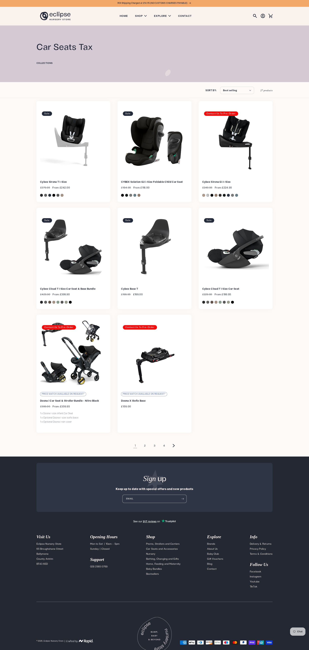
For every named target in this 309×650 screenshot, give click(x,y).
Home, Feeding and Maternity (163, 563)
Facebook (255, 571)
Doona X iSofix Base (133, 400)
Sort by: (211, 90)
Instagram (255, 576)
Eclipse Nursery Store (53, 641)
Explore (160, 16)
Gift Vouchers (215, 558)
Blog (209, 563)
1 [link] (135, 445)
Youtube (254, 581)
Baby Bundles (154, 568)
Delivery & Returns (260, 543)
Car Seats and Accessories (162, 548)
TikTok (253, 586)
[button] (255, 16)
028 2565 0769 (98, 566)
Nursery (150, 553)
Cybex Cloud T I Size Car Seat (220, 288)
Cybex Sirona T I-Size (53, 181)
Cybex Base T (129, 288)
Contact (185, 16)
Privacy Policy (258, 548)
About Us (212, 548)
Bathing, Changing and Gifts (162, 558)
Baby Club (213, 553)
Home (124, 16)
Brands (211, 543)
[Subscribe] (183, 499)
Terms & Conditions (261, 553)
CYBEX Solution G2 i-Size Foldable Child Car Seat (152, 181)
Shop (139, 16)
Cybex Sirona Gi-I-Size (216, 181)
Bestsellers (152, 573)
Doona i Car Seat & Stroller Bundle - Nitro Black (69, 400)
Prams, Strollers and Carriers (163, 543)
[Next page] (174, 446)
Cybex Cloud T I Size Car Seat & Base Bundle (67, 288)
